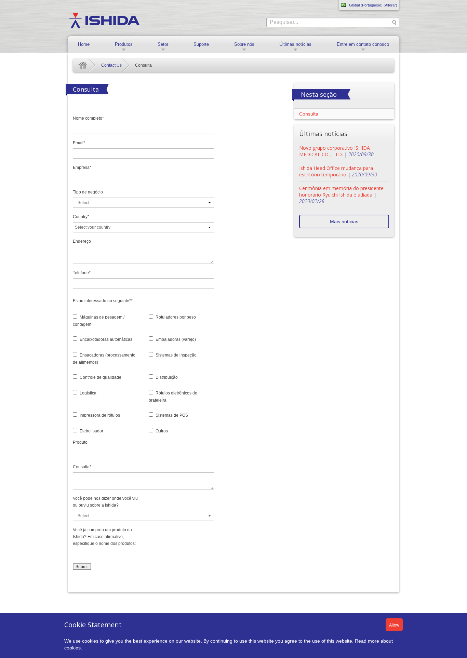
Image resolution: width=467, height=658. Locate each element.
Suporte (201, 44)
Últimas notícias (295, 44)
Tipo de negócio (88, 192)
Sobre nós (244, 44)
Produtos (124, 44)
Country (81, 216)
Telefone (82, 272)
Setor (163, 44)
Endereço (82, 241)
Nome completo (88, 118)
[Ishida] (104, 20)
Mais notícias (344, 221)
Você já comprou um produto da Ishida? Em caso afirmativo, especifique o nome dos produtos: (104, 536)
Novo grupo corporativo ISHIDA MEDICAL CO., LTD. (334, 151)
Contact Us (111, 65)
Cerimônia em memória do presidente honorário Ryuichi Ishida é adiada (341, 191)
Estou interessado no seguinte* (103, 300)
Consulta (82, 467)
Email (79, 142)
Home (84, 44)
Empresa (82, 167)
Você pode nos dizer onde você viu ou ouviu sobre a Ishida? (105, 502)
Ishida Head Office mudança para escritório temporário (336, 171)
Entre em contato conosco (363, 44)
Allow (394, 625)
